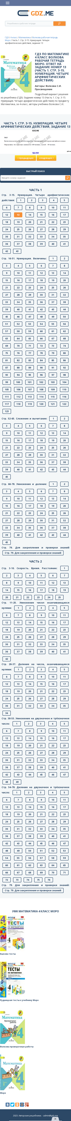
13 (18, 214)
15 (41, 214)
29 (64, 229)
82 (18, 360)
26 (29, 229)
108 (41, 389)
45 (6, 316)
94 (18, 374)
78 (41, 353)
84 (41, 360)
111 (7, 396)
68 (64, 338)
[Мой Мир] (22, 1105)
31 (18, 236)
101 (30, 382)
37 (18, 243)
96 (41, 374)
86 (64, 360)
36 (6, 243)
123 (7, 411)
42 (6, 251)
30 (6, 236)
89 (29, 367)
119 (30, 404)
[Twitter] (12, 1105)
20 (29, 222)
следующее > (46, 158)
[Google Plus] (27, 1105)
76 (18, 353)
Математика (25, 37)
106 (18, 389)
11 (64, 207)
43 (17, 251)
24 (6, 229)
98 (64, 374)
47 (29, 316)
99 (6, 382)
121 (53, 404)
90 (41, 367)
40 (53, 243)
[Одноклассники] (17, 1105)
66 (41, 338)
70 (18, 345)
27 (41, 229)
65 (29, 338)
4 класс (13, 37)
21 (41, 222)
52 (18, 323)
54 (41, 323)
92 (64, 367)
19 (18, 222)
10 (53, 207)
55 (53, 323)
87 (6, 367)
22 (53, 222)
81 (6, 360)
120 (41, 404)
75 (6, 353)
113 (30, 396)
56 (64, 323)
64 (18, 338)
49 (53, 316)
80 (64, 353)
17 (64, 214)
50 (64, 316)
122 (64, 404)
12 (6, 214)
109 (53, 389)
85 (53, 360)
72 (41, 345)
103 (53, 382)
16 (53, 214)
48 (41, 316)
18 (6, 222)
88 (18, 367)
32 (29, 236)
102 (41, 382)
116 (64, 396)
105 (7, 389)
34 (53, 236)
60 (41, 331)
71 (29, 345)
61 (53, 331)
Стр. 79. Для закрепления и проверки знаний (33, 552)
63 (6, 338)
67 (53, 338)
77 (29, 353)
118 (18, 404)
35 (64, 236)
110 (64, 389)
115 (53, 396)
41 (64, 243)
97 (53, 374)
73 (53, 345)
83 (29, 360)
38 (29, 243)
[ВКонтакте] (8, 1105)
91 (53, 367)
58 (18, 331)
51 (6, 323)
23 (64, 222)
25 (18, 229)
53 (29, 323)
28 (53, 229)
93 (6, 374)
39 (41, 243)
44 (64, 309)
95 (29, 374)
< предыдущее (25, 158)
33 (41, 236)
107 (30, 389)
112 (18, 396)
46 (18, 316)
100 (18, 382)
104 (64, 382)
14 (29, 214)
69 (6, 345)
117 (7, 404)
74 (64, 345)
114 (41, 396)
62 (64, 331)
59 (29, 331)
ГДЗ (7, 37)
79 (53, 353)
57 (6, 331)
